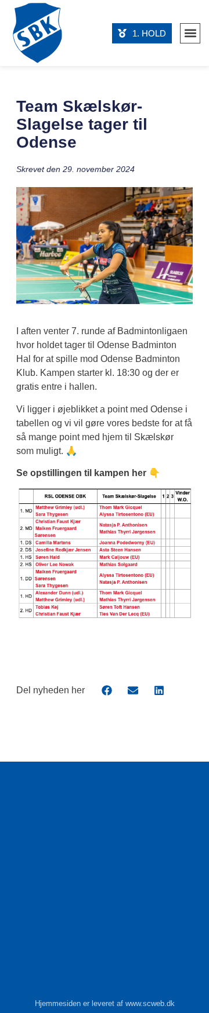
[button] (190, 33)
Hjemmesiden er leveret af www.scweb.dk (105, 1003)
